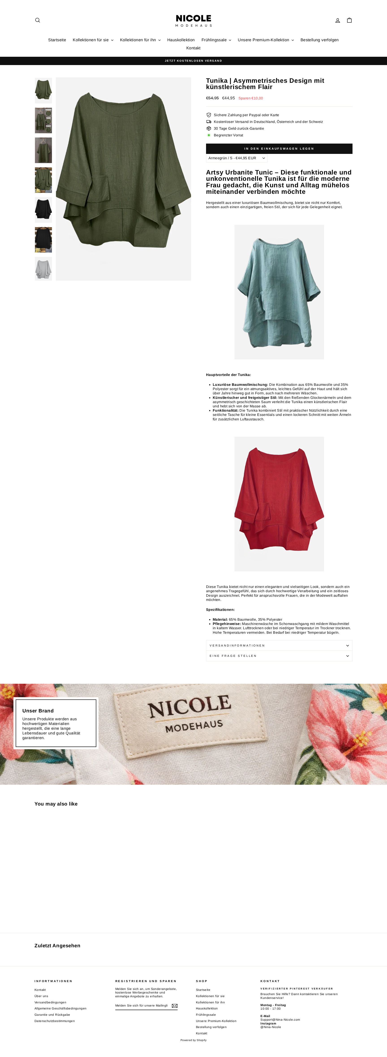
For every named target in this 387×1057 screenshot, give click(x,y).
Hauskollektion (181, 40)
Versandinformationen (237, 645)
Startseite (57, 40)
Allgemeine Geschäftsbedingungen (60, 1008)
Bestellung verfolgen (320, 40)
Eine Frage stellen (233, 655)
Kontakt (193, 48)
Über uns (41, 996)
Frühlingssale (215, 40)
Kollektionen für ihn (138, 40)
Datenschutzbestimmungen (54, 1021)
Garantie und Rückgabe (52, 1014)
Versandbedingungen (50, 1002)
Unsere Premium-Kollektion (264, 40)
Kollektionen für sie (91, 40)
